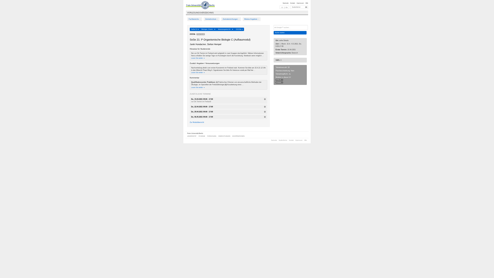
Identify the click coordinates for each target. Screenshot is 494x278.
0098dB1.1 (279, 82)
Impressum (300, 3)
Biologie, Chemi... (208, 29)
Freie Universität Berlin (195, 133)
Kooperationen (238, 136)
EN (287, 7)
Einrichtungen (224, 136)
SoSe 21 (194, 29)
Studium (202, 136)
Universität (191, 136)
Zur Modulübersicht (197, 122)
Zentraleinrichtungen (230, 19)
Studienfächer (296, 7)
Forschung (211, 136)
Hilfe (306, 3)
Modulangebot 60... (225, 29)
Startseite (286, 3)
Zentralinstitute (211, 19)
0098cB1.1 (279, 80)
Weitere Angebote (251, 19)
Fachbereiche (194, 19)
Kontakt (292, 3)
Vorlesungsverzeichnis (200, 13)
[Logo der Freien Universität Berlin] (200, 5)
